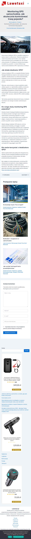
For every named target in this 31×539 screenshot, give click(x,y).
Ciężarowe (14, 207)
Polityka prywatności (18, 536)
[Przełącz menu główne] (28, 3)
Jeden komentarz (7, 243)
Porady (23, 207)
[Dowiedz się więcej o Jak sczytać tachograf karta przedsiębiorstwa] (15, 256)
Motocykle (15, 523)
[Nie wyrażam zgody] (29, 534)
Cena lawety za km (6, 398)
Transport (15, 272)
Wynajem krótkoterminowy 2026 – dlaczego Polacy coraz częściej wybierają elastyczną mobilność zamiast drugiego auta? (15, 410)
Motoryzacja (14, 243)
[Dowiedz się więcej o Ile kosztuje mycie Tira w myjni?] (15, 193)
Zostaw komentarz (7, 207)
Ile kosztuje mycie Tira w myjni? (13, 205)
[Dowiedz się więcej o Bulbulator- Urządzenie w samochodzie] (15, 224)
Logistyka (20, 207)
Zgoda (10, 536)
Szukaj (3, 348)
